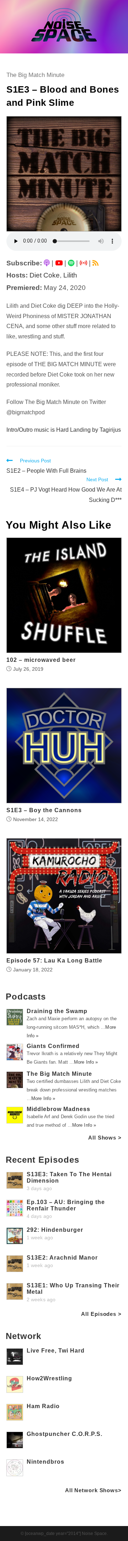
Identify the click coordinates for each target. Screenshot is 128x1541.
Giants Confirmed (53, 1046)
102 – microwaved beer (41, 660)
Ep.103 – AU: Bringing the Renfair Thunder (66, 1205)
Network (23, 1336)
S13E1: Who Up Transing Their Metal (73, 1288)
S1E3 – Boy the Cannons (44, 810)
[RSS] (95, 263)
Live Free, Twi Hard (56, 1351)
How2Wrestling (49, 1378)
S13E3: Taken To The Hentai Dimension (69, 1177)
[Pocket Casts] (83, 263)
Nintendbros (45, 1462)
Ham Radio (43, 1406)
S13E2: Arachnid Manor (62, 1258)
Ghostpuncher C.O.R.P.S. (64, 1434)
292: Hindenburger (55, 1230)
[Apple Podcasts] (47, 263)
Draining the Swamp (57, 1011)
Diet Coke (45, 275)
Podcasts (26, 996)
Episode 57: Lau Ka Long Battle (54, 961)
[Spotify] (71, 263)
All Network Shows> (93, 1490)
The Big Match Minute (35, 75)
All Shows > (105, 1138)
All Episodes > (101, 1314)
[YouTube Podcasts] (59, 263)
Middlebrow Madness (58, 1109)
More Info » (86, 1062)
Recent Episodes (42, 1159)
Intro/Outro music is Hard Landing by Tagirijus (63, 430)
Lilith (70, 275)
